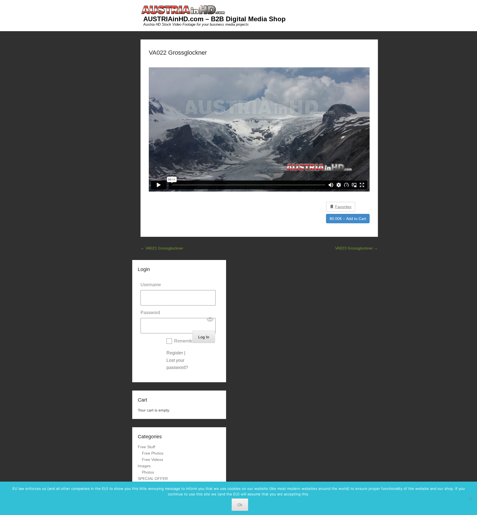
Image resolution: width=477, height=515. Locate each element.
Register (174, 353)
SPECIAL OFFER (153, 478)
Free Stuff (146, 447)
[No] (470, 498)
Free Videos (152, 459)
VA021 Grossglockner (162, 248)
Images (144, 466)
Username (151, 284)
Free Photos (152, 453)
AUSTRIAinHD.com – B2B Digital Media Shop (214, 19)
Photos (148, 472)
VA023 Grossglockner (356, 248)
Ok (239, 505)
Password (150, 312)
